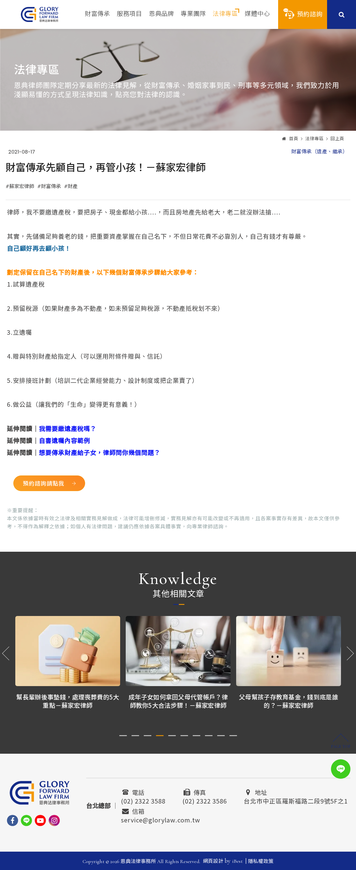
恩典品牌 (161, 14)
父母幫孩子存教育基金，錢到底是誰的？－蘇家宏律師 (288, 701)
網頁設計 (213, 861)
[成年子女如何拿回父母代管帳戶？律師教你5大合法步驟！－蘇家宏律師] (178, 651)
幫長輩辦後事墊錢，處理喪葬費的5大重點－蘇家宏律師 (67, 701)
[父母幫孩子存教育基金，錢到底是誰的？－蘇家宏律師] (288, 651)
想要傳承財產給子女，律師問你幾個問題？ (99, 452)
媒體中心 (257, 14)
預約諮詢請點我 (44, 483)
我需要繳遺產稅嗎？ (68, 428)
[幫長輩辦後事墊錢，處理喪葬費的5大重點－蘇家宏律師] (67, 651)
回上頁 (337, 139)
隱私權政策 (260, 861)
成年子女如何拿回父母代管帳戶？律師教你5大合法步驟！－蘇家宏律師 (178, 701)
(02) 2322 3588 (143, 800)
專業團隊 (193, 14)
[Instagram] (54, 820)
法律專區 (225, 14)
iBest (237, 861)
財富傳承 (97, 14)
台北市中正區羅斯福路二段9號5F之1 (296, 800)
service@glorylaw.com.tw (160, 819)
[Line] (26, 820)
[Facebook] (12, 820)
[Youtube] (40, 820)
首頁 (293, 139)
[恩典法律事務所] (39, 14)
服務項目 (129, 14)
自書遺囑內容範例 (64, 440)
